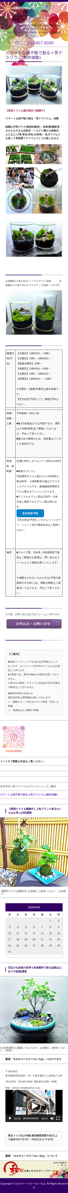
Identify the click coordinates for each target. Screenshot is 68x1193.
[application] (34, 1106)
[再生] (10, 1118)
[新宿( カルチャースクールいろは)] (34, 7)
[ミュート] (52, 1118)
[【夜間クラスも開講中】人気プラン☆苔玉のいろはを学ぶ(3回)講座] (34, 886)
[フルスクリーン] (58, 1118)
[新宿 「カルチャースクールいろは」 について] (34, 1177)
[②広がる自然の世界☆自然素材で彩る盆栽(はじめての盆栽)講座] (34, 1042)
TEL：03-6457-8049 (34, 42)
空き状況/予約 (30, 513)
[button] (34, 1106)
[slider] (31, 1118)
